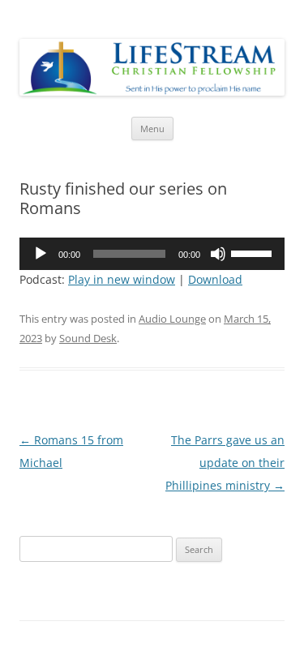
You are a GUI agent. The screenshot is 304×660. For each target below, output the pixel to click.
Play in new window (121, 279)
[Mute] (218, 254)
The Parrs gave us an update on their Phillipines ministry (225, 462)
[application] (152, 254)
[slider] (253, 252)
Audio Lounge (172, 318)
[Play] (40, 254)
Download (215, 279)
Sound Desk (88, 338)
